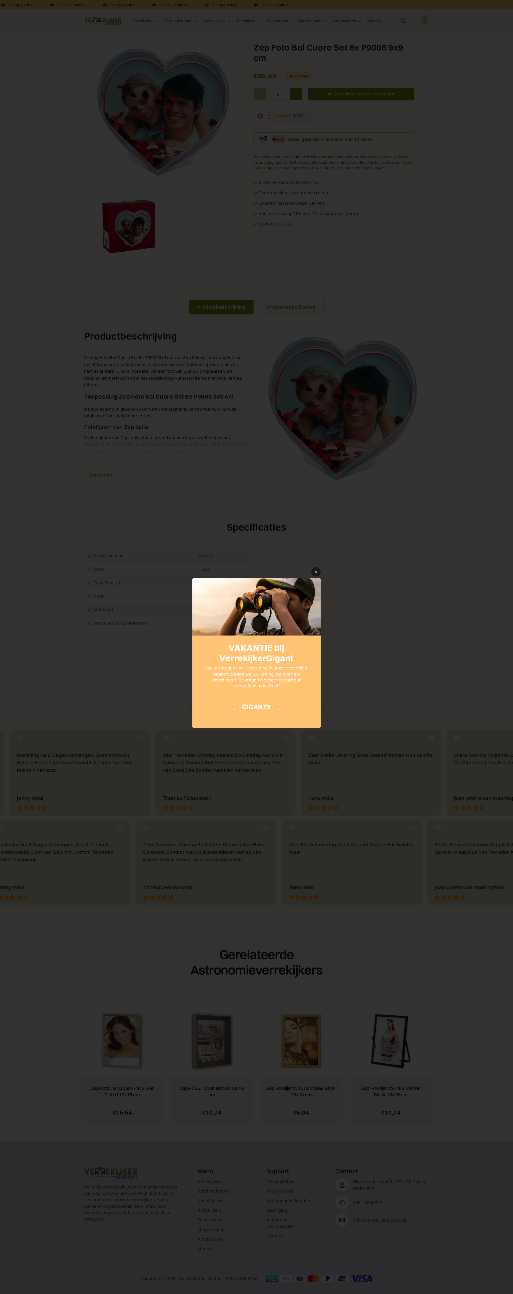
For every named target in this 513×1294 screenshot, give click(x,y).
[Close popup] (316, 571)
